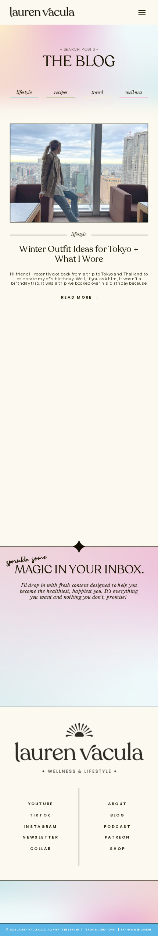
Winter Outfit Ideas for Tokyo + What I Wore (79, 254)
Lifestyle (79, 234)
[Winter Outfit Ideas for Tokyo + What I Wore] (79, 173)
